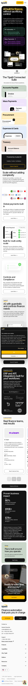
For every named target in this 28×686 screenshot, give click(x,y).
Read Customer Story (14, 471)
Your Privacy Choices (8, 681)
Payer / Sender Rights (19, 681)
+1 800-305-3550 (8, 631)
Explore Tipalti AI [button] (14, 166)
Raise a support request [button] (7, 641)
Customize (13, 356)
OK (14, 352)
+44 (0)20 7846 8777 (9, 633)
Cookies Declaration (11, 678)
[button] (25, 2)
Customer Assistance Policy (7, 683)
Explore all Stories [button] (14, 486)
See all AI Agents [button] (14, 362)
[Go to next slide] (19, 479)
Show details (21, 348)
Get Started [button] (20, 2)
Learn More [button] (13, 218)
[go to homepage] (5, 606)
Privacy (3, 678)
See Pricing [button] (14, 560)
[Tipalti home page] (4, 3)
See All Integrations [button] (13, 392)
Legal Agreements (18, 676)
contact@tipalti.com (6, 629)
